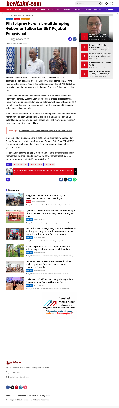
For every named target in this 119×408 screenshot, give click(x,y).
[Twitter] (66, 179)
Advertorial (10, 19)
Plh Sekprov (50, 164)
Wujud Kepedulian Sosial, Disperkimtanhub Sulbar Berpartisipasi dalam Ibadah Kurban (48, 248)
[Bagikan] (75, 39)
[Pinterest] (16, 387)
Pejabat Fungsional (20, 164)
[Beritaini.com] (23, 3)
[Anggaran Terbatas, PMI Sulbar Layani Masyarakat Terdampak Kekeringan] (15, 199)
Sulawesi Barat (25, 19)
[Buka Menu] (111, 3)
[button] (100, 3)
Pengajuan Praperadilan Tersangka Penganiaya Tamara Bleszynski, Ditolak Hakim (99, 72)
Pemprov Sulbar (36, 164)
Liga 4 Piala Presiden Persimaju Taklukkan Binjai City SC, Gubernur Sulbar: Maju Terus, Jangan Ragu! (50, 213)
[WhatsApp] (75, 179)
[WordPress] (21, 387)
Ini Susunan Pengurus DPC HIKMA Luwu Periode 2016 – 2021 (100, 55)
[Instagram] (25, 387)
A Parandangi (15, 38)
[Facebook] (61, 179)
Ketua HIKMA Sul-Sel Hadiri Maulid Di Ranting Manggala (99, 46)
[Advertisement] (32, 342)
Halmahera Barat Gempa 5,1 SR (100, 64)
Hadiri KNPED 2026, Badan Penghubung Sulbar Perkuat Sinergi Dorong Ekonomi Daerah (49, 281)
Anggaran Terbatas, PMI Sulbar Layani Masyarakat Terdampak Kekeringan (45, 197)
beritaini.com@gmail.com (19, 377)
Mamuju (17, 19)
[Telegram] (70, 179)
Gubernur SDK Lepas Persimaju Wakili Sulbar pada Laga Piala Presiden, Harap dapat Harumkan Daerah (48, 264)
